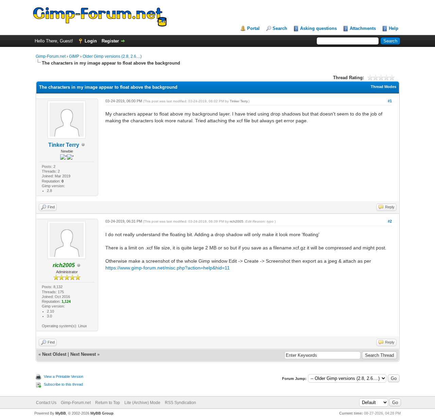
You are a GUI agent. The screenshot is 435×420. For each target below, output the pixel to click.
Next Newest (83, 354)
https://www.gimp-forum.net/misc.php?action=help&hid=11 (167, 267)
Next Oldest (54, 354)
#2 (390, 221)
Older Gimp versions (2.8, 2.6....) (112, 56)
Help (393, 28)
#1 (390, 101)
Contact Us (46, 402)
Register (110, 40)
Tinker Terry (63, 145)
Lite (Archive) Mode (142, 402)
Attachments (363, 28)
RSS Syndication (180, 402)
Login (91, 40)
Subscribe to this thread (63, 384)
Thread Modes (383, 87)
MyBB (60, 413)
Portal (253, 28)
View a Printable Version (63, 376)
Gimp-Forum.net (51, 56)
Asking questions (318, 28)
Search (280, 28)
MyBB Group (102, 413)
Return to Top (107, 402)
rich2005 (236, 221)
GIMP (74, 56)
